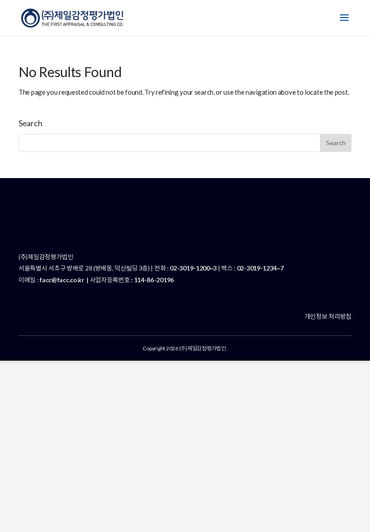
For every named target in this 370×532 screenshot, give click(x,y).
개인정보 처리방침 (328, 316)
